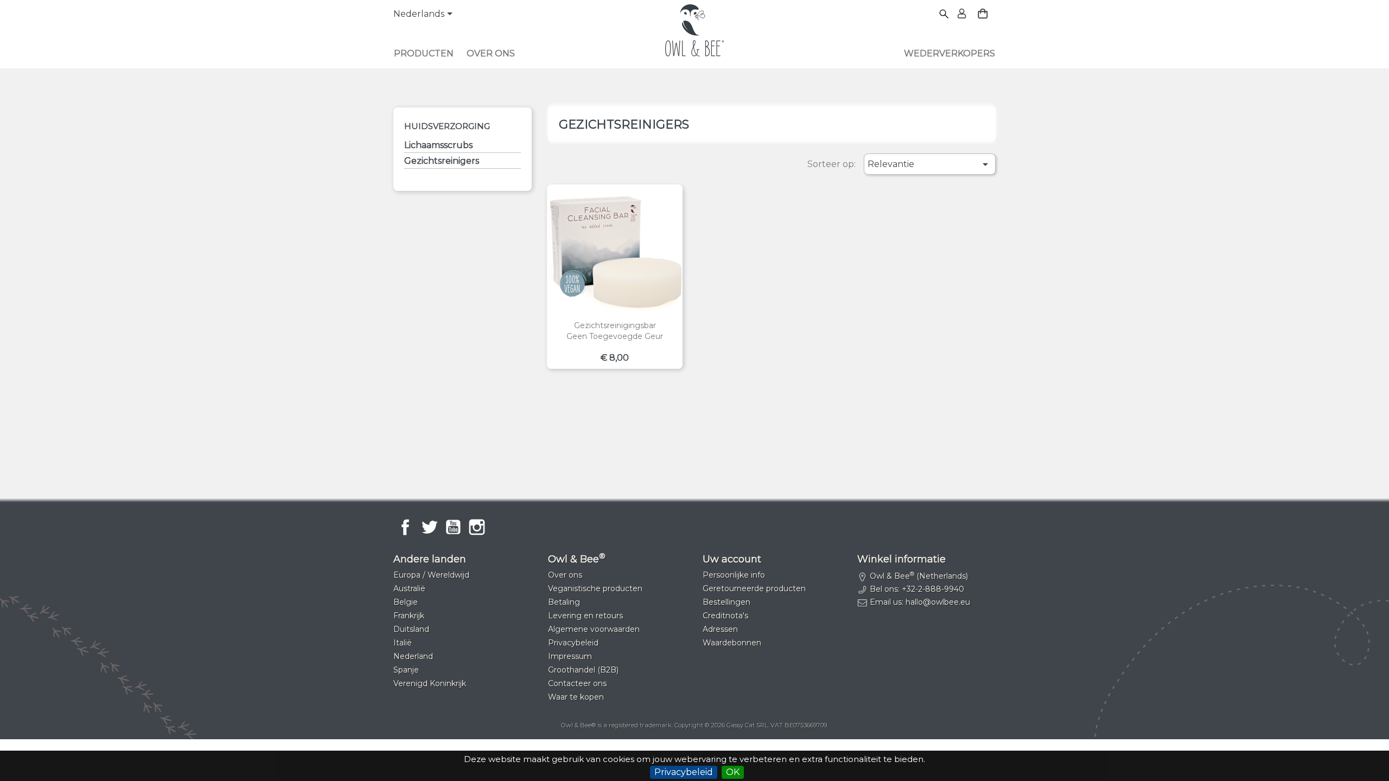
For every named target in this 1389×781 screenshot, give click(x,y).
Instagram (477, 527)
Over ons (491, 53)
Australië (409, 588)
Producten (424, 53)
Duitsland (411, 629)
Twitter (429, 527)
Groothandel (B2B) (583, 670)
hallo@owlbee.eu (938, 602)
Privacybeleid (683, 772)
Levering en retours (585, 615)
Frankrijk (408, 615)
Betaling (564, 602)
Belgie (405, 602)
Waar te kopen (576, 697)
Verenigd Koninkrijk (429, 683)
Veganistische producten (595, 588)
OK (733, 772)
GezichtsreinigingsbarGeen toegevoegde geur (614, 331)
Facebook (405, 527)
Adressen (720, 629)
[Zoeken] (944, 14)
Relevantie (930, 164)
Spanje (406, 670)
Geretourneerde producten (754, 588)
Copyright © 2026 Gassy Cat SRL (721, 725)
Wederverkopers (949, 53)
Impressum (570, 656)
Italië (402, 643)
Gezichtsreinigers (441, 161)
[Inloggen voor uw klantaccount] (960, 14)
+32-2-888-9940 (933, 589)
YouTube (453, 527)
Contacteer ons (577, 683)
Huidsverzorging (447, 126)
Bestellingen (726, 602)
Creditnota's (725, 615)
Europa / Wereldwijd (431, 575)
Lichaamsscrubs (438, 145)
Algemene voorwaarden (594, 629)
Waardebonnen (732, 643)
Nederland (413, 656)
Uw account (732, 559)
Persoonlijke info (734, 575)
